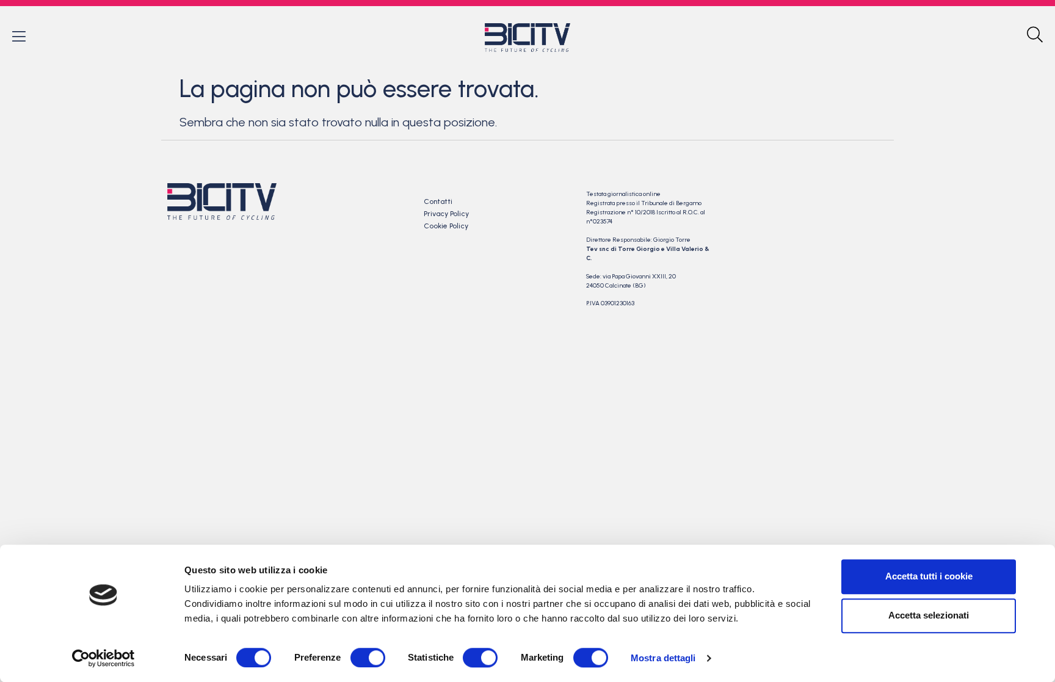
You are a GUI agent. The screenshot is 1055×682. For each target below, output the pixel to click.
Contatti (438, 201)
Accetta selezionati (928, 615)
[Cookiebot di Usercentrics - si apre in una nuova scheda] (103, 658)
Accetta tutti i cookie (929, 576)
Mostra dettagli (663, 658)
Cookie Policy (446, 226)
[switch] (367, 657)
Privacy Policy (446, 213)
